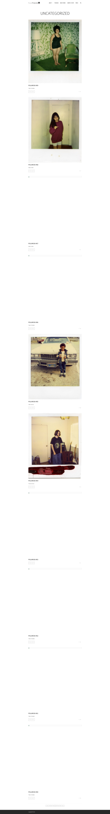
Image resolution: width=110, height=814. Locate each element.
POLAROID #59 (33, 85)
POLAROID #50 (33, 792)
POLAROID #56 (33, 322)
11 (52, 805)
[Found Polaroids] (34, 3)
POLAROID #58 (33, 165)
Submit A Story (70, 2)
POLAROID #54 (33, 481)
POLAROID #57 (33, 243)
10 (50, 805)
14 (59, 805)
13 (57, 805)
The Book (56, 2)
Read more (31, 91)
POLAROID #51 (33, 713)
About (50, 2)
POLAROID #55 (33, 402)
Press (77, 2)
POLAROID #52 (33, 636)
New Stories (63, 2)
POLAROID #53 (33, 559)
